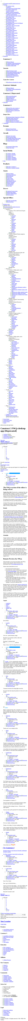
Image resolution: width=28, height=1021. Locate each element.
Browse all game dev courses (15, 82)
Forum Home (13, 128)
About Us (5, 965)
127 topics (11, 737)
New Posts (11, 147)
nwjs (7, 605)
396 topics (11, 682)
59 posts (15, 860)
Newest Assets (14, 191)
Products (5, 4)
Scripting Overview (14, 64)
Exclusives (11, 194)
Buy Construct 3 (12, 166)
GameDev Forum (7, 976)
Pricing (4, 938)
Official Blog (15, 146)
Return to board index (11, 913)
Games (11, 178)
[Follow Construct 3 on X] (9, 156)
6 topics (10, 875)
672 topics (11, 481)
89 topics (11, 817)
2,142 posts (16, 838)
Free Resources (15, 109)
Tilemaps (11, 184)
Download (14, 96)
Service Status (6, 1015)
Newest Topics (14, 130)
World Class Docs (14, 118)
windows (8, 607)
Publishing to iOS (14, 74)
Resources (5, 56)
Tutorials (11, 90)
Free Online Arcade (7, 980)
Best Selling (13, 192)
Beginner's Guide (13, 70)
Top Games (12, 135)
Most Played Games (16, 138)
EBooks (11, 176)
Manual (12, 62)
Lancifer (6, 661)
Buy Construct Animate (14, 168)
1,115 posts (16, 759)
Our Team (5, 966)
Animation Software (7, 930)
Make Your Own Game (8, 937)
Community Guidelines (8, 981)
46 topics (11, 614)
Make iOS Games (22, 293)
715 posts (16, 817)
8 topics (10, 860)
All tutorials (11, 77)
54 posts (15, 775)
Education (5, 102)
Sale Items (11, 201)
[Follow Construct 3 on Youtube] (11, 154)
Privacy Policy (6, 1011)
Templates (12, 182)
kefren (2, 471)
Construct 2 (15, 313)
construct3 (8, 603)
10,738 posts (17, 682)
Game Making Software (8, 929)
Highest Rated (13, 193)
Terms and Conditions (8, 1010)
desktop (7, 604)
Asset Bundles (13, 200)
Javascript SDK (12, 99)
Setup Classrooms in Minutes (18, 117)
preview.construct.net (22, 584)
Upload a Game (13, 140)
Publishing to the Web (17, 72)
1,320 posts (16, 737)
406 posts (16, 614)
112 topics (11, 794)
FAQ (10, 111)
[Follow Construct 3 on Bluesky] (11, 157)
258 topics (11, 838)
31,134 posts (17, 481)
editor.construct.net (19, 497)
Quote (13, 484)
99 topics (11, 722)
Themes (12, 183)
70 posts (15, 875)
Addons (11, 173)
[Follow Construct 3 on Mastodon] (11, 159)
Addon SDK (13, 65)
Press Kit (5, 967)
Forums (8, 378)
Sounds (14, 181)
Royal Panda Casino (5, 464)
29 (6, 457)
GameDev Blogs (6, 979)
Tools (10, 185)
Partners (5, 952)
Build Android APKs (15, 73)
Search (4, 422)
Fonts (10, 177)
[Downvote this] (21, 482)
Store (4, 161)
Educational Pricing (13, 119)
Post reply (3, 440)
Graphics (12, 179)
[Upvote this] (10, 482)
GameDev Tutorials (7, 977)
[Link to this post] (9, 483)
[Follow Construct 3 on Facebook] (11, 158)
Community (5, 123)
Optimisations (16, 75)
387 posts (15, 629)
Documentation (6, 939)
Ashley (6, 707)
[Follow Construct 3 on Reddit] (10, 153)
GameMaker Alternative (8, 936)
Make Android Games (22, 292)
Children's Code (6, 1012)
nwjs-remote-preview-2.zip (17, 564)
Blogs (7, 405)
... (6, 456)
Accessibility (6, 1013)
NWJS (13, 97)
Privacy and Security (15, 110)
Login (8, 204)
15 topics (11, 775)
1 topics (10, 629)
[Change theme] (12, 416)
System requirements (16, 63)
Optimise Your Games (22, 294)
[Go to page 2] (7, 458)
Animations (13, 174)
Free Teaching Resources (8, 949)
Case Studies (6, 942)
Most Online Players (14, 139)
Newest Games (12, 137)
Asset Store (8, 365)
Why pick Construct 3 (15, 108)
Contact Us (8, 414)
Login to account (13, 415)
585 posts (16, 794)
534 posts (16, 722)
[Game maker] (11, 206)
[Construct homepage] (11, 3)
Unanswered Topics (7, 420)
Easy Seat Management (8, 948)
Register (5, 204)
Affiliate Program (7, 960)
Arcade (7, 389)
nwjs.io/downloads (12, 571)
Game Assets (6, 975)
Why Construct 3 (7, 947)
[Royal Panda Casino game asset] (1, 463)
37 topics (11, 759)
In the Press (5, 968)
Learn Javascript (6, 951)
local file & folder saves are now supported (14, 516)
